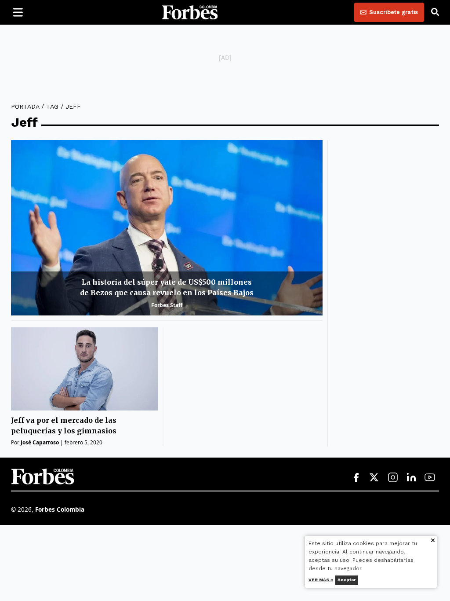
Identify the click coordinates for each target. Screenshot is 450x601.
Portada (25, 106)
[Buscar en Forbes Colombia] (435, 12)
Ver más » (320, 579)
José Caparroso (40, 442)
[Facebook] (356, 478)
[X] (374, 478)
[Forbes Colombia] (190, 12)
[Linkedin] (411, 478)
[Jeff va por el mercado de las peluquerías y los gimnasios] (84, 368)
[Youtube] (430, 478)
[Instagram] (393, 478)
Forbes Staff (166, 305)
